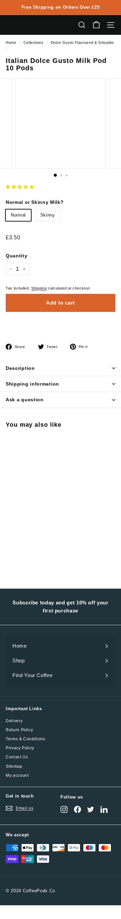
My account (17, 775)
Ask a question (25, 399)
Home (11, 42)
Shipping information (32, 384)
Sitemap (14, 766)
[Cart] (96, 25)
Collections (34, 42)
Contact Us (17, 757)
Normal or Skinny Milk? (35, 202)
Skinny (47, 215)
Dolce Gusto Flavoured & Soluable (82, 42)
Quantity (16, 255)
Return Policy (19, 730)
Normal (18, 215)
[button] (20, 186)
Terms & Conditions (25, 739)
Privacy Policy (20, 748)
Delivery (14, 721)
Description (20, 368)
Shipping (39, 288)
